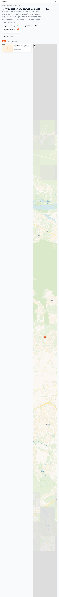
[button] (45, 337)
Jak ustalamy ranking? (8, 36)
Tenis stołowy (14, 41)
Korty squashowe (10, 5)
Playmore (3, 5)
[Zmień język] (55, 2)
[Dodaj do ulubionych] (12, 45)
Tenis (8, 41)
